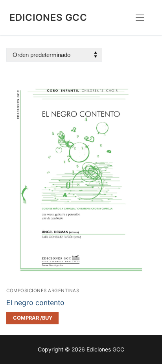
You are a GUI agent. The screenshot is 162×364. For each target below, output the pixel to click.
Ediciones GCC (48, 17)
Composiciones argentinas (42, 290)
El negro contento (35, 302)
